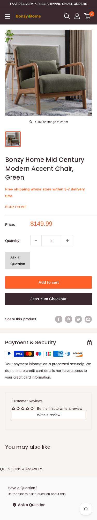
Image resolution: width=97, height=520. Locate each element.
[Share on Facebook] (58, 319)
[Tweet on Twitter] (78, 319)
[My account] (77, 16)
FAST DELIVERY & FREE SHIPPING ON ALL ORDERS (48, 4)
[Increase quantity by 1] (67, 240)
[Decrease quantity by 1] (36, 240)
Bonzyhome (16, 207)
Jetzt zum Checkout (48, 299)
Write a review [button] (48, 415)
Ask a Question (17, 260)
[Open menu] (7, 16)
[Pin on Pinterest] (68, 319)
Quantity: (12, 241)
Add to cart (49, 282)
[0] (87, 16)
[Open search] (67, 16)
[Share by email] (88, 319)
